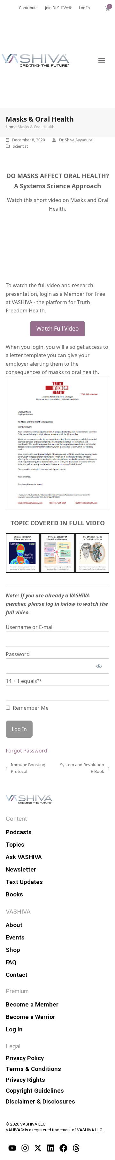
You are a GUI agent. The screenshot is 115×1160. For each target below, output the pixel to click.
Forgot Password (26, 750)
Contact (16, 974)
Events (15, 937)
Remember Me (30, 707)
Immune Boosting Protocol (25, 767)
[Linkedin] (50, 1148)
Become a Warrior (30, 1017)
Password (18, 654)
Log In (14, 1029)
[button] (101, 60)
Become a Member (32, 1004)
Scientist (20, 146)
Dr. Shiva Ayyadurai (76, 140)
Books (14, 894)
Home (11, 127)
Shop (13, 950)
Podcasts (19, 832)
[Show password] (98, 666)
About (14, 925)
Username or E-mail (30, 627)
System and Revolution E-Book (81, 767)
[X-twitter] (37, 1148)
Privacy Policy (25, 1058)
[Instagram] (25, 1148)
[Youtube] (12, 1148)
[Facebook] (63, 1148)
